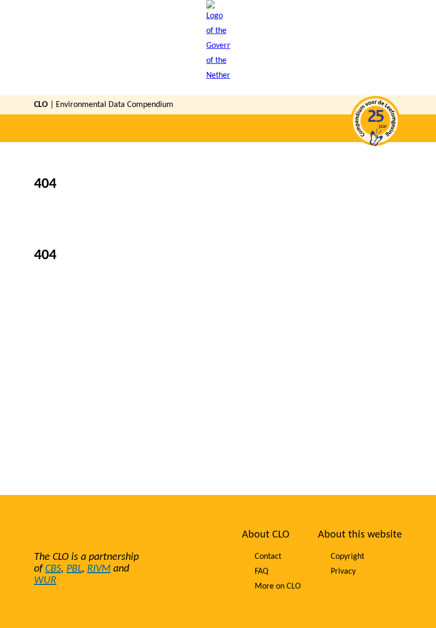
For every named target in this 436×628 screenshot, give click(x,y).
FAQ (262, 571)
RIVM (99, 569)
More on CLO (278, 586)
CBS (53, 569)
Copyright (347, 556)
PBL (74, 569)
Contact (268, 556)
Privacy (343, 571)
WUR (45, 580)
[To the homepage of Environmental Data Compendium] (218, 47)
